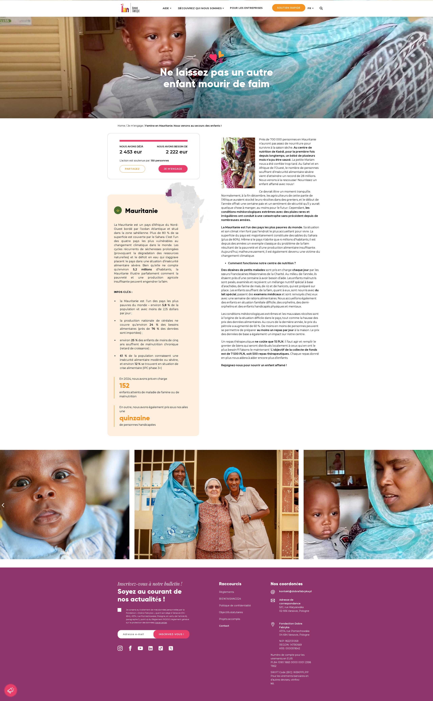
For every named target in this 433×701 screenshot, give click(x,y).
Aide (166, 8)
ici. (272, 683)
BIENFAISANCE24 (230, 598)
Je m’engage (173, 168)
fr (309, 8)
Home (121, 125)
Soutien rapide (288, 7)
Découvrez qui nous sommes (200, 8)
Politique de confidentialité (235, 605)
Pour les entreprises (246, 7)
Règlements (226, 592)
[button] (430, 505)
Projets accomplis (229, 619)
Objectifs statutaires (231, 612)
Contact (224, 625)
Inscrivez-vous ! (171, 634)
